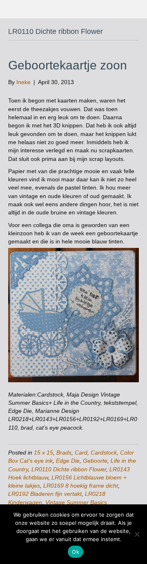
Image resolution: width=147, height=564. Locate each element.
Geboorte (95, 460)
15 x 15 (43, 452)
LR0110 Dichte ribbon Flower (68, 469)
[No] (137, 534)
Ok (75, 551)
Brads (63, 452)
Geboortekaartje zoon (67, 65)
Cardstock (104, 452)
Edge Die (68, 460)
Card (81, 452)
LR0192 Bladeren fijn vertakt (45, 493)
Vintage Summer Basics (76, 502)
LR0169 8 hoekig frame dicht (80, 485)
